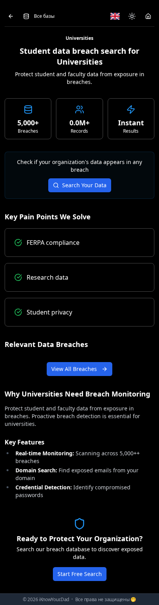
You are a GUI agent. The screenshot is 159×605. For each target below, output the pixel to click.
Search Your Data (84, 185)
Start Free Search (80, 574)
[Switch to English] (115, 16)
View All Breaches (74, 369)
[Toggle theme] (132, 16)
